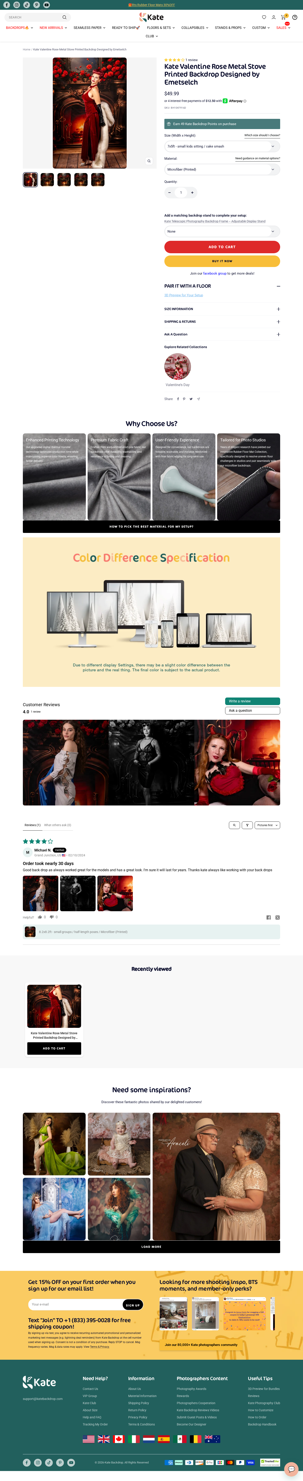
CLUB (150, 36)
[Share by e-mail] (198, 399)
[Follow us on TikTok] (26, 5)
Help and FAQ (92, 1417)
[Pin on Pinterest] (184, 399)
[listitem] (66, 763)
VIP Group (90, 1396)
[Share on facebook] (268, 918)
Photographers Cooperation (196, 1403)
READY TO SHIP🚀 (126, 28)
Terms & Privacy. (100, 1346)
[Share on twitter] (277, 918)
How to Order (257, 1417)
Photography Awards (191, 1389)
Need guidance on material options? (257, 158)
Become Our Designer (191, 1424)
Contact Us (90, 1389)
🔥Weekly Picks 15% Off (151, 5)
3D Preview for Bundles (264, 1389)
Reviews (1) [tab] (33, 825)
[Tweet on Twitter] (191, 399)
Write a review (240, 701)
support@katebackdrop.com (43, 1399)
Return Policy (137, 1410)
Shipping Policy (138, 1403)
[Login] (274, 17)
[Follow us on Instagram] (16, 5)
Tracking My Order (95, 1424)
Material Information (142, 1396)
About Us (134, 1389)
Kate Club (89, 1403)
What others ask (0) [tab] (57, 825)
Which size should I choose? (262, 135)
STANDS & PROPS (228, 28)
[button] (174, 60)
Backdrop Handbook (262, 1424)
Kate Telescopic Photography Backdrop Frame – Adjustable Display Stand (215, 221)
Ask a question (240, 710)
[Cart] (283, 17)
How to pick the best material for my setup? (152, 526)
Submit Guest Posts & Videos (197, 1417)
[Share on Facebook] (178, 399)
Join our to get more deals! (222, 273)
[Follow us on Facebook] (6, 5)
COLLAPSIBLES (192, 28)
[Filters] (247, 825)
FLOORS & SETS (159, 28)
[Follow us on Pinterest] (36, 5)
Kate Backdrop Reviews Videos (198, 1410)
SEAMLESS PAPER (87, 28)
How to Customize (260, 1410)
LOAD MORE (151, 1247)
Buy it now (222, 261)
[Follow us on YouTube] (46, 5)
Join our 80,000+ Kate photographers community (201, 1345)
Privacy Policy (137, 1417)
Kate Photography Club (264, 1403)
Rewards (183, 1396)
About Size (90, 1410)
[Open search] (234, 825)
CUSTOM (259, 28)
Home (26, 49)
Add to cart (54, 1048)
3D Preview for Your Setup (183, 295)
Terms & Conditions (141, 1424)
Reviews (253, 1396)
